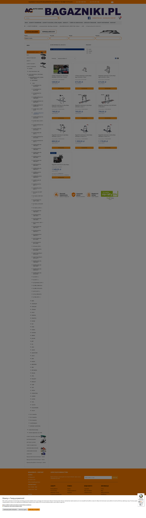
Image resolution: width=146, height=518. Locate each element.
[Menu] (143, 494)
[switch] (141, 505)
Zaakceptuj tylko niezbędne (10, 509)
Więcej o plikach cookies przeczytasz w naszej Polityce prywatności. (16, 504)
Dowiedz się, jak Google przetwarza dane (13, 506)
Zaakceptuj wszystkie (34, 509)
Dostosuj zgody (22, 509)
